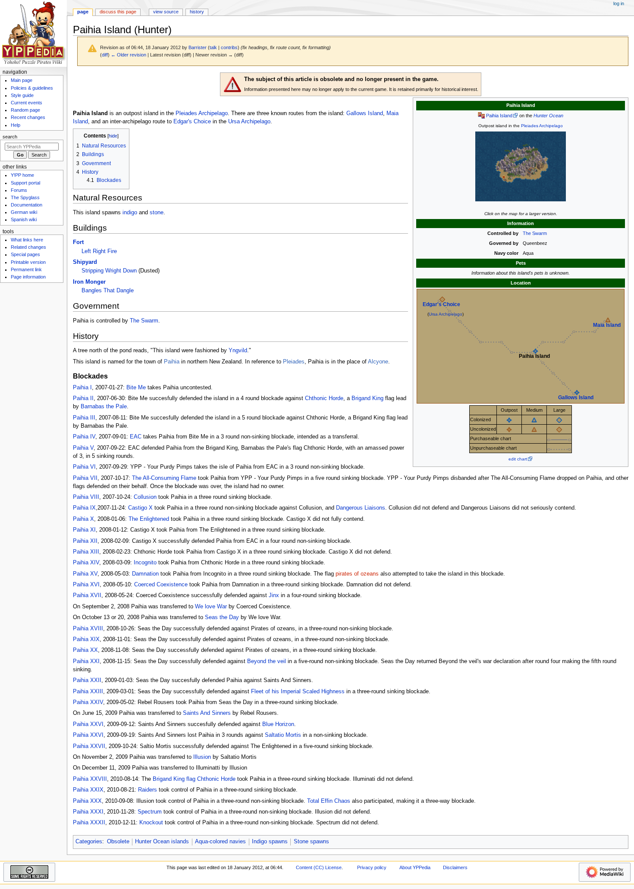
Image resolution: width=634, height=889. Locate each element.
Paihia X (83, 519)
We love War (211, 607)
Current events (26, 102)
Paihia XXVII (89, 746)
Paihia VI (84, 467)
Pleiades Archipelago (542, 125)
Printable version (28, 262)
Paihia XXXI (88, 812)
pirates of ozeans (357, 574)
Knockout (151, 823)
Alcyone (378, 362)
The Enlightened (149, 519)
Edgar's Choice (441, 304)
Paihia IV (84, 437)
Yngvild (238, 350)
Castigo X (140, 508)
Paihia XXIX (88, 790)
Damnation (145, 574)
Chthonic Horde (324, 398)
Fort (78, 242)
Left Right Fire (99, 251)
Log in (618, 3)
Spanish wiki (24, 219)
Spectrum (150, 812)
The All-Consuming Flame (164, 478)
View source (166, 11)
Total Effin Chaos (328, 801)
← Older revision (128, 54)
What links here (27, 239)
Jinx (274, 595)
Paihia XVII (87, 595)
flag (190, 779)
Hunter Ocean (548, 115)
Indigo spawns (270, 842)
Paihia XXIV (88, 702)
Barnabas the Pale (104, 407)
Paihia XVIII (88, 629)
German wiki (24, 212)
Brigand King (367, 398)
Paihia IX (84, 508)
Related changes (28, 247)
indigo (129, 213)
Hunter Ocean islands (162, 842)
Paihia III (84, 418)
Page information (28, 276)
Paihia (171, 362)
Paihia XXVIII (90, 779)
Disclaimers (455, 867)
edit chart (517, 459)
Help (15, 125)
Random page (25, 110)
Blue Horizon (278, 724)
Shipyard (85, 262)
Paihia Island (499, 115)
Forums (19, 190)
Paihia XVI (86, 585)
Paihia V (83, 448)
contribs (229, 47)
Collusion (145, 497)
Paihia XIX (86, 639)
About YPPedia (414, 867)
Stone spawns (311, 842)
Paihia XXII (87, 680)
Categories (88, 842)
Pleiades (293, 362)
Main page (21, 80)
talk (213, 47)
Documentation (26, 204)
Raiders (147, 790)
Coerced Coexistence (161, 585)
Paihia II (83, 398)
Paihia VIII (86, 497)
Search (10, 136)
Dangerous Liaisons (360, 508)
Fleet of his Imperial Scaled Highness (298, 692)
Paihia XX (85, 650)
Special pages (25, 254)
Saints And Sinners (207, 713)
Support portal (25, 182)
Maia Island (607, 325)
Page (82, 11)
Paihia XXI (86, 661)
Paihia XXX (87, 801)
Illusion (202, 757)
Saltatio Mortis (283, 735)
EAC (135, 437)
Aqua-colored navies (220, 842)
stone (156, 213)
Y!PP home (22, 175)
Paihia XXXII (89, 823)
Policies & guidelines (32, 88)
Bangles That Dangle (108, 291)
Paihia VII (85, 478)
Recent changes (28, 117)
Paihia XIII (86, 552)
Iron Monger (89, 282)
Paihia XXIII (88, 692)
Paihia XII (85, 541)
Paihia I (82, 388)
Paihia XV (85, 574)
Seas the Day (222, 617)
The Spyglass (25, 197)
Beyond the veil (266, 661)
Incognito (145, 563)
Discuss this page (118, 11)
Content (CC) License (319, 867)
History (197, 11)
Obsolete (118, 842)
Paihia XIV (86, 563)
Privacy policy (371, 867)
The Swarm (535, 233)
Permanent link (26, 269)
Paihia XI (84, 530)
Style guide (22, 95)
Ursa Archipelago (445, 314)
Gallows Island (575, 397)
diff (105, 54)
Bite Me (136, 388)
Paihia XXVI (88, 724)
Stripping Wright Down (109, 271)
